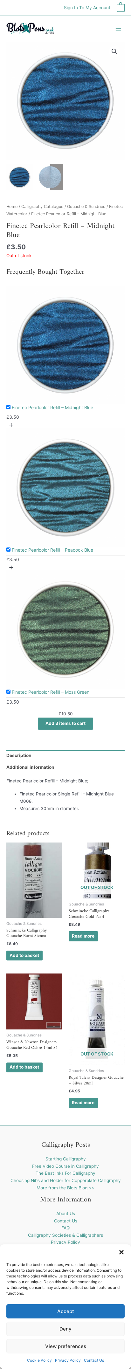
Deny (65, 1329)
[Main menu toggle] (118, 28)
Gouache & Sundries (86, 206)
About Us (65, 1213)
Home (11, 206)
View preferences (65, 1346)
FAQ (65, 1227)
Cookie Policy (39, 1360)
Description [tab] (18, 755)
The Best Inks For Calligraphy (65, 1173)
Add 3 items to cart (65, 723)
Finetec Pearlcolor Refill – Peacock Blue (52, 550)
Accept (65, 1311)
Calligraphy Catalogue (42, 206)
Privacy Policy (68, 1360)
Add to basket (24, 955)
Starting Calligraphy (65, 1158)
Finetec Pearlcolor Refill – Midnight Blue (52, 407)
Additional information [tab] (30, 767)
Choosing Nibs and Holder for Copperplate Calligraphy (65, 1180)
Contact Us (94, 1360)
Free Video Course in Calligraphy (65, 1166)
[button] (121, 1252)
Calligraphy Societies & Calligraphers (65, 1235)
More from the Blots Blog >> (65, 1187)
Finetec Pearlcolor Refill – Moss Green (50, 692)
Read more (83, 936)
